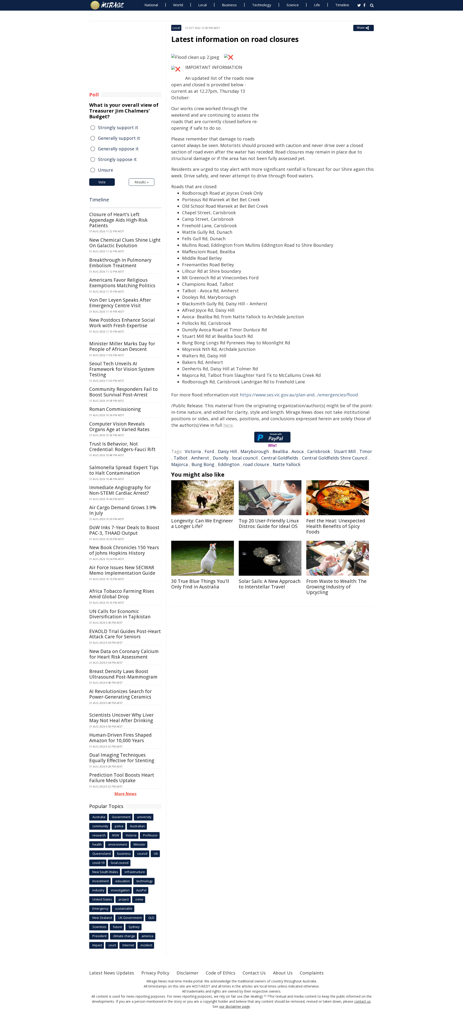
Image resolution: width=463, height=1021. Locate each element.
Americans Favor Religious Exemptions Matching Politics (122, 283)
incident (146, 945)
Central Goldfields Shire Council (334, 458)
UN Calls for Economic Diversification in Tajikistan (119, 614)
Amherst (200, 458)
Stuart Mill (345, 451)
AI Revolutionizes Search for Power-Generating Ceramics (120, 694)
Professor (150, 835)
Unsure (105, 170)
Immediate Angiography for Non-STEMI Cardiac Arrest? (120, 490)
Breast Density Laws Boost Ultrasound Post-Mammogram (123, 674)
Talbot (181, 458)
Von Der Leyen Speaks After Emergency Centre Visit (120, 303)
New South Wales (105, 872)
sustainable (123, 908)
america (147, 936)
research (99, 835)
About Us (283, 973)
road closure (256, 464)
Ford (209, 451)
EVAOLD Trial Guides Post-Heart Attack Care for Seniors (125, 634)
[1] (265, 995)
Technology (261, 4)
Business (229, 4)
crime (139, 899)
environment (117, 844)
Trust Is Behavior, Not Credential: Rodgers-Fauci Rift (122, 447)
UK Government (130, 917)
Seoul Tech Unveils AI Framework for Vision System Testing (122, 369)
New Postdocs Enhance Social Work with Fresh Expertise (122, 323)
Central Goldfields (279, 458)
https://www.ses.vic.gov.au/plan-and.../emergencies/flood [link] (299, 395)
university (144, 817)
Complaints (312, 973)
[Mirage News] (109, 5)
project (124, 899)
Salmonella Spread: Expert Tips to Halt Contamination (123, 470)
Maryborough (254, 451)
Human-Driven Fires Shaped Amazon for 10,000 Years (120, 738)
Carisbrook (318, 451)
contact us (362, 1001)
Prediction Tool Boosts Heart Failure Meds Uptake (121, 778)
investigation (120, 890)
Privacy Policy (155, 973)
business (124, 853)
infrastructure (135, 872)
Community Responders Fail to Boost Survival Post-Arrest (123, 392)
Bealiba (280, 451)
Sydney (134, 927)
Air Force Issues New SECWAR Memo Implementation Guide (122, 570)
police (119, 826)
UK (156, 853)
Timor (365, 451)
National (151, 4)
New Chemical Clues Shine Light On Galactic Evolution (125, 243)
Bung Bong (202, 464)
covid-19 (98, 863)
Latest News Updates (111, 973)
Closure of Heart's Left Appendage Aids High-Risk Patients (118, 220)
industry (98, 890)
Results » (142, 182)
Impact (97, 945)
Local (202, 4)
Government (121, 817)
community (100, 826)
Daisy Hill (227, 451)
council (142, 853)
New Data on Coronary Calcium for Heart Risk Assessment (124, 654)
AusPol (141, 890)
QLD (151, 917)
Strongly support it (118, 127)
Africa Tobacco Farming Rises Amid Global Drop (121, 594)
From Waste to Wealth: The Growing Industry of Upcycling (336, 586)
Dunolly (220, 458)
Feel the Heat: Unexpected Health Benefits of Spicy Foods (335, 526)
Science (292, 4)
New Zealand (102, 917)
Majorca (179, 464)
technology (144, 881)
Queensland (101, 853)
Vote (102, 182)
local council (245, 458)
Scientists (99, 927)
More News (125, 793)
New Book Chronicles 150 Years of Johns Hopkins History (124, 550)
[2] (268, 995)
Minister (139, 844)
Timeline (342, 4)
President (99, 936)
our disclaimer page (234, 1006)
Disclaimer (187, 973)
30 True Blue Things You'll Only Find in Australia (200, 584)
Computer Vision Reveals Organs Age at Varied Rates (119, 427)
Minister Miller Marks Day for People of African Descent (122, 346)
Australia (98, 817)
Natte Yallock (286, 464)
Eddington (228, 464)
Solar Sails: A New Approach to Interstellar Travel (269, 584)
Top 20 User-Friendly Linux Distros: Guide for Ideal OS (269, 523)
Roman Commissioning (115, 409)
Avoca (298, 451)
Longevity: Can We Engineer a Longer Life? (202, 523)
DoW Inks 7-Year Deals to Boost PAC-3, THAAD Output (124, 530)
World (178, 4)
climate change (124, 936)
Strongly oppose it (117, 159)
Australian (137, 826)
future (117, 927)
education (122, 881)
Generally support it (119, 138)
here (228, 425)
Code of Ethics (220, 973)
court (112, 945)
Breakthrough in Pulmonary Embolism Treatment (120, 263)
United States (102, 899)
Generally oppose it (118, 149)
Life (317, 4)
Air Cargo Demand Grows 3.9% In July (122, 510)
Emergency (100, 908)
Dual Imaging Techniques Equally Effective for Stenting (121, 758)
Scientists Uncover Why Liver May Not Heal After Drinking (121, 718)
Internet (128, 945)
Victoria (193, 451)
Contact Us (254, 973)
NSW (115, 835)
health (97, 844)
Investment (100, 881)
